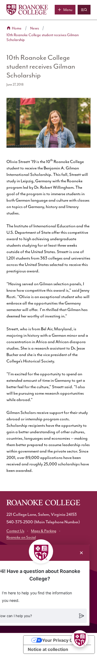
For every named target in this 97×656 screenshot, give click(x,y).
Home (17, 28)
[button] (79, 638)
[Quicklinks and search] (84, 9)
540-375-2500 (19, 522)
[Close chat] (81, 552)
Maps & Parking (43, 531)
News (34, 28)
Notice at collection (48, 649)
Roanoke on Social (21, 537)
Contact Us (15, 531)
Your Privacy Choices (64, 640)
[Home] (27, 9)
